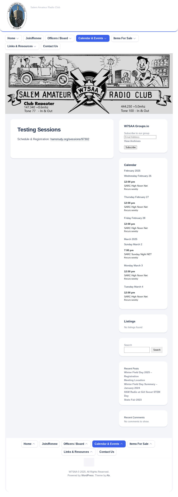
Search (128, 345)
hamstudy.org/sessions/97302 (69, 139)
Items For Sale (123, 38)
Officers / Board (57, 38)
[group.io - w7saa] (169, 7)
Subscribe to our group (136, 133)
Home (11, 38)
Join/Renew (33, 38)
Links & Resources (20, 46)
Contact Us (50, 46)
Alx (108, 475)
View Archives (132, 141)
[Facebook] (162, 7)
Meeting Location (134, 380)
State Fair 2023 (133, 399)
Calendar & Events (90, 38)
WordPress (87, 475)
